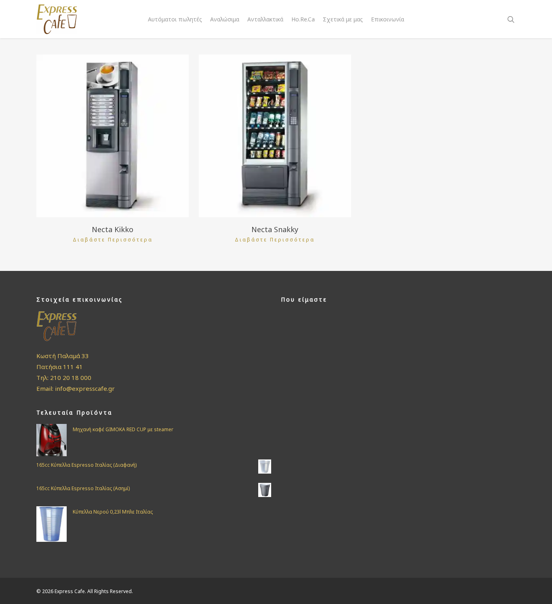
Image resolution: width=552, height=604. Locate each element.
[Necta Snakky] (275, 136)
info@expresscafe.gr (85, 388)
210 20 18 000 (70, 377)
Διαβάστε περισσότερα (113, 239)
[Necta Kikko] (112, 136)
